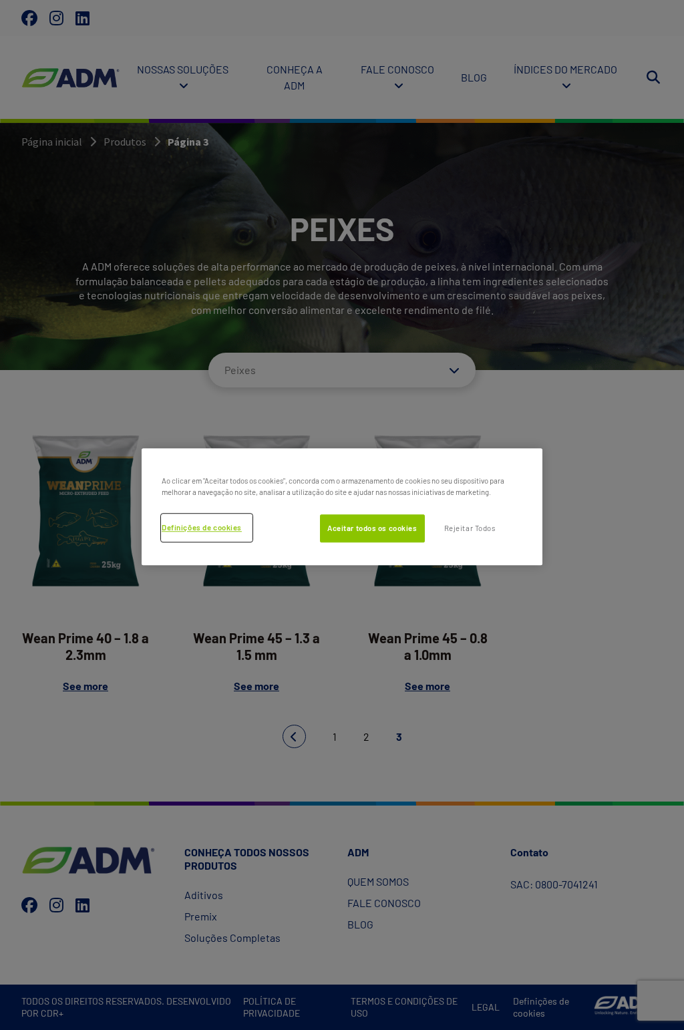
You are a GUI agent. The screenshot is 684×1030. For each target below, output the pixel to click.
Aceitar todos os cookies (372, 528)
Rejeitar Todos (470, 528)
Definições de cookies (202, 527)
